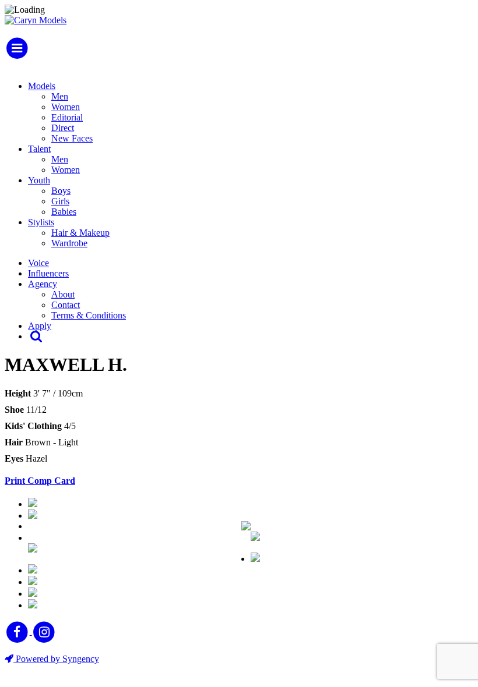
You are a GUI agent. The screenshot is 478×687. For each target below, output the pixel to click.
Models (41, 86)
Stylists (41, 222)
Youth (39, 180)
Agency (42, 284)
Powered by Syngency (56, 659)
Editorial (67, 117)
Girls (60, 201)
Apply (39, 326)
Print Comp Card (40, 481)
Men (59, 96)
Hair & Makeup (80, 233)
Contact (65, 305)
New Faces (72, 138)
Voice (38, 263)
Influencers (48, 273)
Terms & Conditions (88, 315)
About (63, 294)
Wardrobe (69, 243)
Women (65, 107)
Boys (61, 191)
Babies (63, 212)
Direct (62, 128)
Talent (39, 149)
